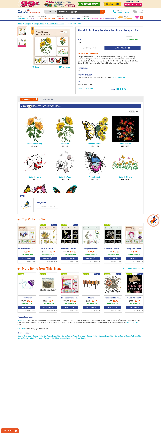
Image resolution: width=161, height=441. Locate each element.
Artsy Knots (22, 320)
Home (20, 24)
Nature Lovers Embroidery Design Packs (70, 338)
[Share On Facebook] (121, 89)
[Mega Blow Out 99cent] (80, 4)
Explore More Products (132, 269)
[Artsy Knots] (27, 205)
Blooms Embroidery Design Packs (30, 336)
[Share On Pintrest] (125, 89)
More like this (29, 261)
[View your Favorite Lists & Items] (137, 17)
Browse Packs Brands (55, 24)
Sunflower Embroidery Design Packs (58, 336)
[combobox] (78, 12)
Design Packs (39, 24)
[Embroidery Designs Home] (29, 11)
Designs (28, 24)
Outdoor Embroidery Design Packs (111, 336)
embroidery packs (133, 322)
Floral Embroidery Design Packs (85, 336)
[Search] (102, 12)
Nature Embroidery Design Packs (41, 338)
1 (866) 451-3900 (123, 12)
